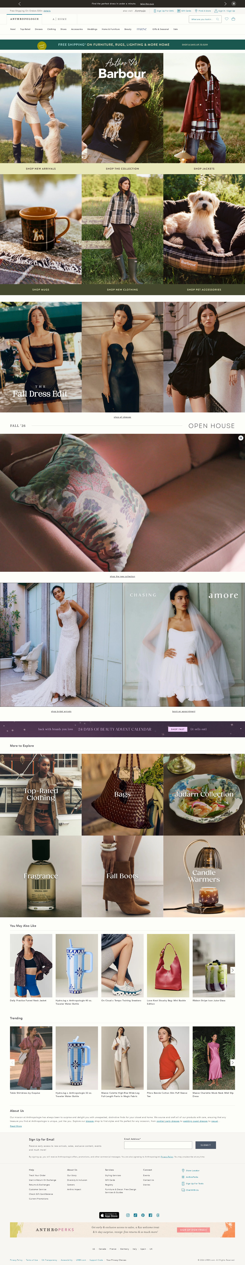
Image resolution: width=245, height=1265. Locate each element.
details (47, 11)
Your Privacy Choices (116, 1260)
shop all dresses (122, 417)
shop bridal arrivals (61, 711)
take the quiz (147, 4)
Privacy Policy (167, 1157)
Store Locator (192, 1170)
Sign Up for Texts (194, 1183)
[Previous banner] (19, 4)
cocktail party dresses (168, 1121)
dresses (90, 1121)
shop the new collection (122, 576)
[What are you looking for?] (218, 19)
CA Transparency (49, 1260)
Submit (206, 1145)
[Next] (232, 970)
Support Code (96, 1260)
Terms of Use (32, 1260)
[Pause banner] (234, 4)
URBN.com (81, 1260)
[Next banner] (225, 4)
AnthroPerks (192, 1177)
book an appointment (183, 711)
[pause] (240, 437)
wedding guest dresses (195, 1121)
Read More (16, 1126)
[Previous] (13, 970)
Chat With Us (192, 1190)
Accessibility (66, 1260)
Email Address (132, 1139)
